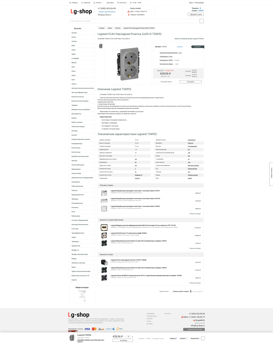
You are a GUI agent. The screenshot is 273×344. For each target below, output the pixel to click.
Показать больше (195, 213)
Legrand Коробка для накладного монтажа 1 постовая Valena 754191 (135, 191)
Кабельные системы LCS (80, 275)
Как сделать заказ (157, 338)
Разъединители (77, 203)
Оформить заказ (196, 14)
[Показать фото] (101, 46)
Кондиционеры (77, 143)
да (135, 162)
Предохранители (78, 195)
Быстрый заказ (166, 82)
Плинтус (74, 190)
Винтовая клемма (193, 165)
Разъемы (75, 207)
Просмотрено (194, 338)
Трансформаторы (78, 233)
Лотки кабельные (78, 165)
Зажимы (75, 105)
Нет (189, 156)
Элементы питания (78, 263)
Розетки (117, 28)
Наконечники (76, 173)
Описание (141, 338)
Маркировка (76, 169)
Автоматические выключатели (83, 88)
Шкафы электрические (80, 254)
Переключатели (77, 186)
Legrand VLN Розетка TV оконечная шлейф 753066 (129, 233)
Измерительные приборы (81, 109)
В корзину (190, 82)
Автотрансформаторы (79, 92)
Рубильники (76, 216)
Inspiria (74, 280)
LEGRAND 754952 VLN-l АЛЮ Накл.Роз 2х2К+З (90, 340)
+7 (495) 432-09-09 (106, 8)
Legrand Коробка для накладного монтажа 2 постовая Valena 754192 (135, 198)
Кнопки (74, 135)
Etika (73, 45)
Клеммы (75, 131)
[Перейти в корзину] (189, 9)
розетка (137, 178)
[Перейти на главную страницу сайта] (81, 11)
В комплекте (191, 140)
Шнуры (74, 258)
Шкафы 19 (75, 250)
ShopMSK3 (200, 320)
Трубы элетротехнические (81, 271)
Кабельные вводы (78, 126)
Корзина (182, 338)
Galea (74, 50)
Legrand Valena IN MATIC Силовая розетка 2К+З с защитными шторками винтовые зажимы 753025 (146, 275)
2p (135, 172)
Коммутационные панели (81, 139)
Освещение (76, 182)
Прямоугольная (193, 175)
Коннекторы (76, 148)
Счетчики (75, 229)
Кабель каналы (77, 122)
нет (136, 159)
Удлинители (76, 246)
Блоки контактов (78, 97)
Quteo (74, 75)
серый (190, 178)
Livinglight (75, 58)
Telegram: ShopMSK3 (137, 15)
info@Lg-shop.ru (197, 325)
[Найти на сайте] (202, 21)
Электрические (192, 168)
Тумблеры (75, 241)
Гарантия (87, 3)
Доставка (110, 3)
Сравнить (173, 338)
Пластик (190, 143)
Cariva (74, 37)
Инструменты (76, 114)
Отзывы (148, 338)
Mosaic (74, 62)
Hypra (74, 54)
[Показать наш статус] (82, 296)
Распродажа (150, 313)
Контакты (123, 3)
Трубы (74, 237)
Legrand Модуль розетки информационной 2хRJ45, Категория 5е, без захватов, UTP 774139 (143, 225)
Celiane (74, 41)
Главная (101, 28)
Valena (74, 84)
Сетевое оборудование (80, 220)
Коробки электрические (80, 156)
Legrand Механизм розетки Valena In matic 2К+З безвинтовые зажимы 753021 (139, 241)
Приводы (75, 199)
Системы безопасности (80, 224)
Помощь (75, 3)
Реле (73, 212)
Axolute (74, 33)
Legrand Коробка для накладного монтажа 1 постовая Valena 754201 (135, 206)
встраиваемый (192, 146)
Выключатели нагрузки (80, 101)
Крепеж (74, 160)
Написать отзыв (163, 291)
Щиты (74, 267)
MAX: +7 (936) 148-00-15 (138, 11)
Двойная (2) (138, 175)
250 (189, 152)
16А (189, 162)
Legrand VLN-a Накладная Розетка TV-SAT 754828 (128, 260)
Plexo (73, 71)
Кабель (74, 118)
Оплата (98, 3)
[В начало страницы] (203, 338)
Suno (73, 80)
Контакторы (76, 152)
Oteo (73, 67)
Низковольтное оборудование (82, 177)
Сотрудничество (152, 316)
